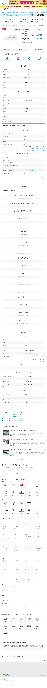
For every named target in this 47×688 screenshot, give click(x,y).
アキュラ (37, 528)
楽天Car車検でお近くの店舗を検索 (38, 178)
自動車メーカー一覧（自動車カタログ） (14, 12)
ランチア (15, 579)
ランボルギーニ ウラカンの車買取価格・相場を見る (12, 414)
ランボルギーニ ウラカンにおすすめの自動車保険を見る (13, 420)
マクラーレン (27, 567)
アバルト (4, 581)
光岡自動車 (16, 526)
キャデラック (5, 546)
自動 (41, 25)
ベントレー (5, 562)
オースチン (37, 567)
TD (25, 605)
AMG (4, 534)
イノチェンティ (17, 581)
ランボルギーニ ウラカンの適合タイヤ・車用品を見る (12, 418)
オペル (15, 536)
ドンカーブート (38, 605)
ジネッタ (15, 564)
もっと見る (23, 459)
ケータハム (27, 564)
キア (25, 598)
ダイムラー (37, 560)
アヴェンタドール (6, 467)
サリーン (26, 550)
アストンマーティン (17, 560)
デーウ (15, 598)
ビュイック (5, 548)
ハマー (4, 555)
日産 (14, 522)
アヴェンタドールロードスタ (18, 468)
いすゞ (15, 524)
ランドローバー (17, 562)
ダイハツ (4, 526)
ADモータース (5, 600)
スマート (37, 534)
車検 (23, 25)
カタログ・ (6, 25)
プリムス (37, 550)
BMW (15, 534)
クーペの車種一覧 (30, 100)
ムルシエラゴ (5, 473)
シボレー (37, 546)
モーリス (4, 569)
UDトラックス (16, 528)
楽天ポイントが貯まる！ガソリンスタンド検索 (36, 150)
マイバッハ (16, 538)
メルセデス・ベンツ (7, 538)
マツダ (4, 524)
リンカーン (5, 550)
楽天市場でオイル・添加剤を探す (38, 359)
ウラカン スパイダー (29, 467)
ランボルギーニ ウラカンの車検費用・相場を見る (11, 416)
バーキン (4, 607)
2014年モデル (42, 12)
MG (25, 569)
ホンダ (26, 522)
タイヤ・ (32, 25)
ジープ (15, 552)
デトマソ (37, 579)
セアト (15, 607)
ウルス (36, 467)
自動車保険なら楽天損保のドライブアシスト (36, 176)
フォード (15, 548)
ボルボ (15, 592)
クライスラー (16, 546)
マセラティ (5, 579)
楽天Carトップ (3, 12)
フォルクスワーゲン (28, 536)
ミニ (36, 538)
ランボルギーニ (28, 579)
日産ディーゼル (28, 526)
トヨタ (4, 522)
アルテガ (4, 540)
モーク (4, 571)
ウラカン (36, 12)
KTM (25, 607)
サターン (26, 546)
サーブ (4, 592)
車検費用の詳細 (31, 170)
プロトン (15, 605)
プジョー (15, 586)
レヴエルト (27, 473)
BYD (4, 605)
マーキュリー (38, 548)
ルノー (26, 586)
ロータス (26, 562)
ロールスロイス (6, 564)
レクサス (26, 528)
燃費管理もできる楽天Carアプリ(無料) (37, 148)
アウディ (4, 536)
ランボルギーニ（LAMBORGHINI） (28, 12)
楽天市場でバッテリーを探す (39, 361)
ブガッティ (37, 586)
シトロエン (5, 586)
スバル (26, 524)
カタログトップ (7, 49)
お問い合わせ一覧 (7, 680)
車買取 (15, 25)
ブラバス (26, 538)
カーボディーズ (38, 564)
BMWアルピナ (27, 534)
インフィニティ (17, 555)
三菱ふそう (5, 528)
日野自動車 (37, 526)
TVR (4, 560)
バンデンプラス (17, 567)
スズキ (36, 524)
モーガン (4, 567)
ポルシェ (37, 536)
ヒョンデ (4, 598)
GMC (36, 552)
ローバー (37, 562)
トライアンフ (16, 569)
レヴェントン (16, 473)
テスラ (4, 552)
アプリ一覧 (3, 680)
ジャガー (26, 560)
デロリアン (16, 550)
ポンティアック (28, 548)
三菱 (36, 522)
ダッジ (26, 552)
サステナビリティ (13, 680)
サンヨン (37, 598)
